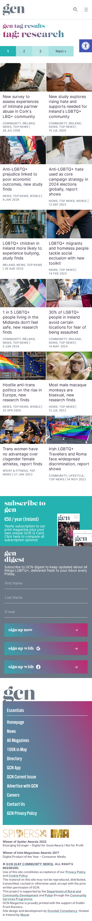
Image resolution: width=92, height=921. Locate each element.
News (11, 731)
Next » (61, 51)
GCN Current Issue (21, 777)
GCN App (14, 768)
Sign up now (20, 630)
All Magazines (18, 741)
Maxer (24, 915)
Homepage (15, 722)
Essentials (15, 710)
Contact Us (16, 804)
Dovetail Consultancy (62, 911)
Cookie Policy (18, 875)
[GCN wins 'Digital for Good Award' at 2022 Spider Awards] (24, 834)
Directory (14, 759)
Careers (13, 795)
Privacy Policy (76, 872)
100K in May (17, 750)
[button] (85, 45)
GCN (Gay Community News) (29, 864)
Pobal (49, 895)
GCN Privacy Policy (22, 813)
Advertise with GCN (22, 786)
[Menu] (86, 9)
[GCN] (20, 699)
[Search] (76, 9)
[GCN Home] (14, 9)
